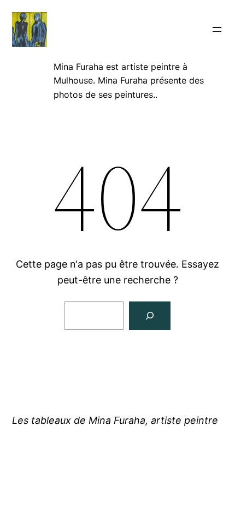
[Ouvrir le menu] (217, 29)
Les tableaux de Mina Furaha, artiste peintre (115, 420)
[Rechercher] (150, 315)
